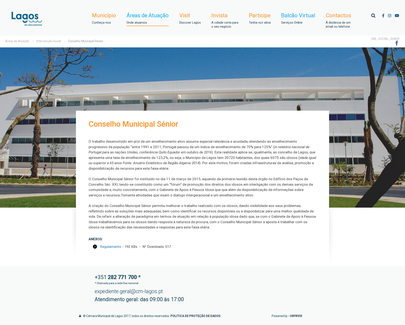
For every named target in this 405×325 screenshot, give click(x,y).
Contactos (338, 20)
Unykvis (296, 316)
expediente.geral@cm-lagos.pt (129, 291)
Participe (260, 18)
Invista (224, 20)
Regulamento (110, 246)
